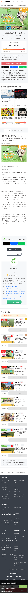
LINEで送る (23, 67)
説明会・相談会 (17, 518)
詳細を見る (4, 330)
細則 (15, 550)
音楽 (15, 482)
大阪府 (24, 38)
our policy (14, 591)
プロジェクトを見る (14, 254)
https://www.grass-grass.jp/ (11, 286)
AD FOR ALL (4, 549)
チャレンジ (16, 485)
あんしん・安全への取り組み (20, 536)
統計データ (16, 524)
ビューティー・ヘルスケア (19, 494)
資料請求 (3, 509)
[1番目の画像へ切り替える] (3, 28)
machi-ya (3, 556)
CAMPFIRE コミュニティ (6, 536)
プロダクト (3, 482)
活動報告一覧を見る (14, 250)
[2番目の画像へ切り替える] (8, 28)
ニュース (16, 538)
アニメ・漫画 (4, 487)
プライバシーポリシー (18, 553)
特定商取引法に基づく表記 (9, 298)
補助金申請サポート (5, 559)
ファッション (4, 489)
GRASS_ (5, 38)
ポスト (6, 67)
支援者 (13, 130)
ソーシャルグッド (5, 498)
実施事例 (16, 522)
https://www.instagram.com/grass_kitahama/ (15, 293)
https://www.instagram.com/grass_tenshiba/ (15, 291)
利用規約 (16, 548)
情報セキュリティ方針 (18, 557)
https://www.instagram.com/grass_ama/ (14, 289)
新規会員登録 (23, 2)
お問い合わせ (16, 543)
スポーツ (16, 487)
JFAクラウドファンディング (7, 554)
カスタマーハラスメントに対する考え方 (20, 562)
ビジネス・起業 (4, 494)
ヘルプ (15, 540)
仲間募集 (19, 130)
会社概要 (6, 579)
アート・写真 (4, 496)
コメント (25, 130)
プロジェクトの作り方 (5, 522)
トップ (2, 472)
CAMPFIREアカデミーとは (6, 518)
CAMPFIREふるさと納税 (6, 547)
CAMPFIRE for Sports (5, 545)
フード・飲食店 (4, 485)
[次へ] (26, 17)
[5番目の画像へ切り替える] (25, 28)
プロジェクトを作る (5, 507)
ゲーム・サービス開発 (5, 491)
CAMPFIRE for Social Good (7, 540)
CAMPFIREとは (17, 533)
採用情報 (14, 579)
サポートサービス (17, 520)
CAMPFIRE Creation (5, 538)
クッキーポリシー (17, 565)
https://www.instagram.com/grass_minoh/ (14, 296)
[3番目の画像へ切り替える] (14, 28)
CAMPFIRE (3, 533)
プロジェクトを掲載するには (7, 5)
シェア (14, 67)
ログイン (17, 2)
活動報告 (7, 131)
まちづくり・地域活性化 (15, 38)
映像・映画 (16, 489)
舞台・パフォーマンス (18, 496)
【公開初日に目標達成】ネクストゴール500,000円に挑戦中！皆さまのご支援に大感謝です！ (13, 138)
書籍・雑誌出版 (17, 491)
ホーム (2, 130)
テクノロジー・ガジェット (6, 480)
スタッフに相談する (18, 507)
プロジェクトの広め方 (5, 524)
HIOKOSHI (3, 552)
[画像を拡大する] (12, 326)
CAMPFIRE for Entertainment (7, 543)
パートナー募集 (22, 579)
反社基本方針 (16, 559)
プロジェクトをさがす (21, 5)
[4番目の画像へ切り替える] (19, 28)
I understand (22, 586)
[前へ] (2, 17)
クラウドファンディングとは (7, 520)
